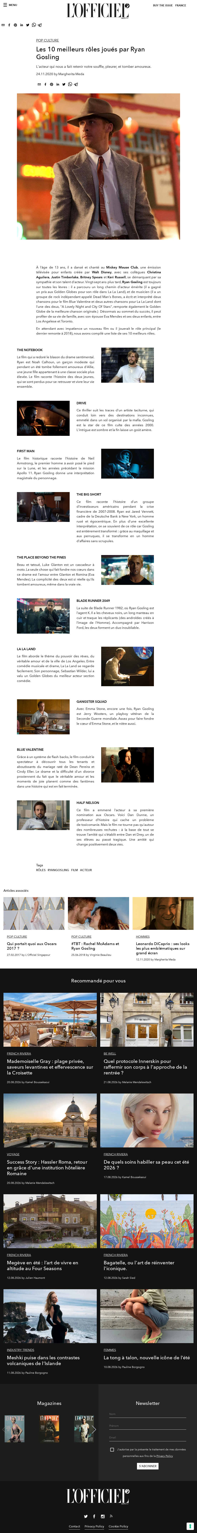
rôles (41, 870)
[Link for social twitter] (86, 1517)
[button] (94, 1429)
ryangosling (58, 870)
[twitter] (28, 26)
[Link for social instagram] (103, 1517)
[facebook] (9, 26)
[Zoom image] (127, 365)
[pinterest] (15, 26)
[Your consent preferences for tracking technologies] (190, 1526)
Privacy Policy (164, 1456)
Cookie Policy (118, 1526)
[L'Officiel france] (98, 11)
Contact (74, 1526)
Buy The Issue (163, 5)
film (74, 870)
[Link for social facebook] (94, 1517)
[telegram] (40, 26)
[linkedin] (21, 26)
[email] (3, 26)
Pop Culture (47, 40)
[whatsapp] (34, 26)
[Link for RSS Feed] (111, 1517)
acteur (86, 870)
